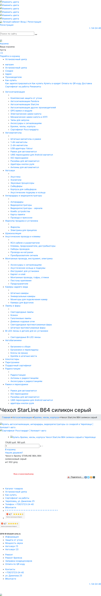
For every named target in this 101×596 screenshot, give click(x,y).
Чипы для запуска (20, 120)
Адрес (8, 74)
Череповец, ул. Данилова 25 (20, 501)
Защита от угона (14, 540)
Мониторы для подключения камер (29, 299)
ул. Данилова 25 (13, 575)
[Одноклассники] (91, 477)
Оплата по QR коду (71, 83)
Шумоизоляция (13, 233)
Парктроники (12, 362)
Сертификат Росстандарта (24, 129)
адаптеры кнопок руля (22, 403)
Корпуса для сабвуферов (23, 189)
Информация (12, 536)
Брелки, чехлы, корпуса (23, 126)
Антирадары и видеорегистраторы (23, 195)
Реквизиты (35, 86)
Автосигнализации (15, 91)
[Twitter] (88, 477)
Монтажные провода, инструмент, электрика (28, 258)
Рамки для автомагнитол (24, 151)
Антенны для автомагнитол (25, 167)
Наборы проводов (20, 249)
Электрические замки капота (26, 113)
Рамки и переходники (16, 384)
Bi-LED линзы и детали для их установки (26, 331)
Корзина (4, 43)
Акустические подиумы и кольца (28, 192)
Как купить (11, 80)
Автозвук (10, 170)
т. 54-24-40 (95, 28)
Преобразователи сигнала (24, 255)
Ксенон (14, 315)
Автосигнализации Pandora (25, 101)
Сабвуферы (16, 186)
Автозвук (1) (11, 546)
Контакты (10, 569)
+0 (1, 53)
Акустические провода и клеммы (22, 236)
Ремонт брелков (13, 557)
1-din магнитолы (19, 142)
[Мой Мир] (94, 477)
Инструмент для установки (25, 271)
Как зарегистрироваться (18, 83)
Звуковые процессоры (22, 183)
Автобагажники (13, 340)
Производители (13, 77)
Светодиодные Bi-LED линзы (26, 337)
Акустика (15, 176)
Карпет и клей (18, 274)
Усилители (16, 180)
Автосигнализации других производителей (33, 107)
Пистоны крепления (21, 280)
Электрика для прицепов (24, 230)
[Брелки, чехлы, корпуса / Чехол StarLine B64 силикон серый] (53, 437)
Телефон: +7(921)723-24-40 (19, 504)
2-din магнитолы (19, 145)
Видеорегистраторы (21, 205)
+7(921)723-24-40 (14, 572)
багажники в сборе (20, 346)
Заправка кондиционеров (18, 561)
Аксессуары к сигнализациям (26, 123)
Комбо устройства (20, 211)
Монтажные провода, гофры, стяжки (30, 277)
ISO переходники (19, 158)
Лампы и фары (12, 305)
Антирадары (17, 202)
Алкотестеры (12, 359)
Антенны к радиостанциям (24, 378)
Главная (6, 417)
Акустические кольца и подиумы (28, 268)
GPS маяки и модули (21, 110)
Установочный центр (16, 59)
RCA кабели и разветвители (25, 242)
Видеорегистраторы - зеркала (26, 208)
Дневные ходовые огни (23, 321)
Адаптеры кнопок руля (22, 164)
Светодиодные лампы (22, 312)
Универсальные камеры (23, 296)
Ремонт (9, 554)
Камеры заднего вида (16, 286)
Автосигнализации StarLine (25, 104)
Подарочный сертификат (18, 365)
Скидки (9, 70)
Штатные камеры (20, 293)
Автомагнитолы (13, 132)
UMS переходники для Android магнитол (32, 154)
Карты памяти (18, 214)
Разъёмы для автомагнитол (25, 161)
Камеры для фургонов (22, 302)
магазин (9, 64)
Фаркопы (15, 227)
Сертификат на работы (17, 86)
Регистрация (6, 25)
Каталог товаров (14, 488)
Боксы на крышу (19, 353)
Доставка (87, 83)
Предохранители (19, 283)
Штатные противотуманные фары (28, 327)
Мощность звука (14, 543)
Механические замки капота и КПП (29, 117)
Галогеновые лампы (21, 318)
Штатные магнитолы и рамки (26, 139)
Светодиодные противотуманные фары (31, 324)
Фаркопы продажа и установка (21, 220)
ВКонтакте (10, 507)
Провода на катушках (22, 252)
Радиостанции (12, 368)
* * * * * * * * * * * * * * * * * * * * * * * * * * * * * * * (31, 510)
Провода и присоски (21, 217)
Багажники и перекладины (24, 349)
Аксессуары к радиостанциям (26, 381)
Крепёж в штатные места (24, 356)
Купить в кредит (52, 83)
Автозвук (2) (12, 549)
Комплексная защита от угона (26, 98)
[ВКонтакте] (85, 477)
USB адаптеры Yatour (22, 148)
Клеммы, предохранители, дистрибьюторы (33, 246)
